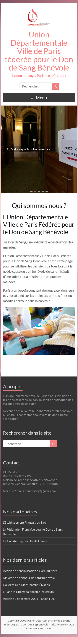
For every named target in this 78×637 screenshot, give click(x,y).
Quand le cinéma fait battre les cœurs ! (29, 591)
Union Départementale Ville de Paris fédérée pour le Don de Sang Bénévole (39, 51)
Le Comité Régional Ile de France (25, 541)
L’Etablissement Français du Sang (25, 522)
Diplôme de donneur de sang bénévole (29, 578)
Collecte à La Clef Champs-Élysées (26, 585)
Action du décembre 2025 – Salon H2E (29, 598)
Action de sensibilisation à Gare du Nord (30, 571)
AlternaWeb (45, 628)
